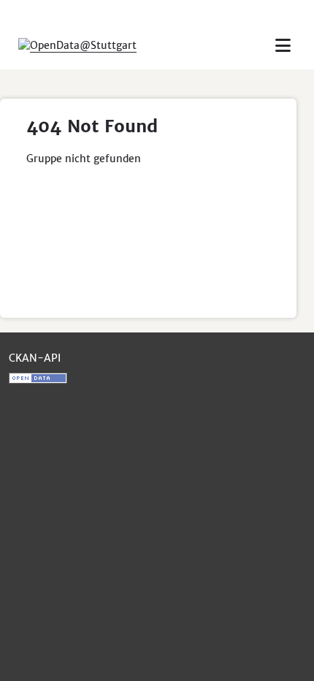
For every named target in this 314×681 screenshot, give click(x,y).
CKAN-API (35, 358)
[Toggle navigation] (283, 46)
